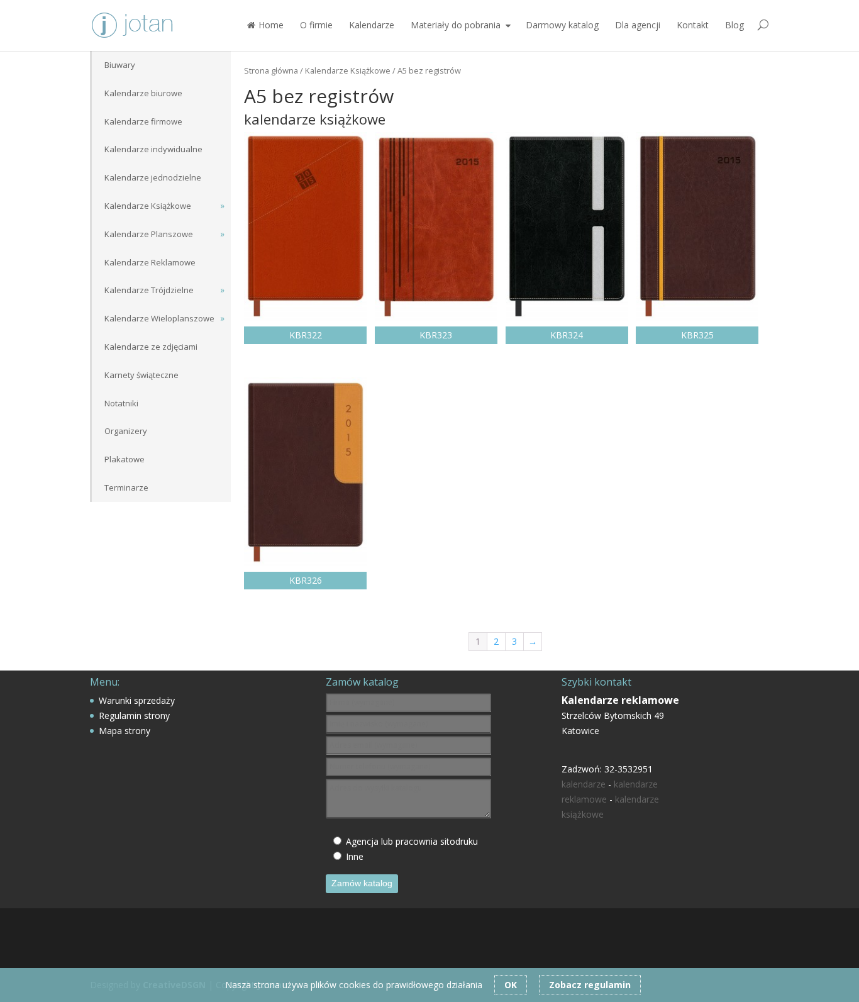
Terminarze (126, 487)
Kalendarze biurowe (143, 93)
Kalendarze (371, 25)
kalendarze (584, 784)
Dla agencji (637, 25)
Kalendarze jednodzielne (152, 177)
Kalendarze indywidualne (153, 149)
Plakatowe (124, 459)
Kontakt (693, 25)
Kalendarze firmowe (143, 121)
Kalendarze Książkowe (348, 70)
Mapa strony (124, 731)
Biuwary (119, 64)
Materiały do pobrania (456, 25)
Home (271, 25)
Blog (734, 25)
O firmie (316, 25)
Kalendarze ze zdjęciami (150, 346)
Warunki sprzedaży (137, 700)
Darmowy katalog (562, 25)
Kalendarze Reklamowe (150, 262)
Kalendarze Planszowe (148, 234)
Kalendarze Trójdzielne (149, 290)
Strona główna (271, 70)
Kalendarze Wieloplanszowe (159, 318)
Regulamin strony (134, 715)
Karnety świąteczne (141, 375)
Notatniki (121, 403)
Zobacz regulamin (590, 985)
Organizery (125, 431)
